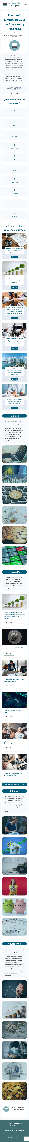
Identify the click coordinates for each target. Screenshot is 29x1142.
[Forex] (14, 555)
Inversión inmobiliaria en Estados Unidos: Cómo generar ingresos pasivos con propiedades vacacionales (14, 371)
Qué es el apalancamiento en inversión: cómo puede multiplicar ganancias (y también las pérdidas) (14, 279)
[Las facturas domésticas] (14, 927)
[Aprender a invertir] (14, 454)
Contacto (9, 1123)
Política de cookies (14, 1128)
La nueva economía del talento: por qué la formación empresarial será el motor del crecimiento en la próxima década (14, 340)
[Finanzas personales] (14, 866)
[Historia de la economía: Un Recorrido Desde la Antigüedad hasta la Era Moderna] (14, 1030)
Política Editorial (19, 1130)
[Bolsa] (14, 474)
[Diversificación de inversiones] (14, 515)
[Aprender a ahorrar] (14, 886)
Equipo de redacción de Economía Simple (13, 35)
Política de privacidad (18, 1125)
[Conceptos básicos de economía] (14, 1091)
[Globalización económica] (14, 1071)
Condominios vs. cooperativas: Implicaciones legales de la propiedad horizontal (14, 401)
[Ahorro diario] (14, 907)
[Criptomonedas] (14, 495)
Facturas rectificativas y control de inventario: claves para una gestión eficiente (14, 250)
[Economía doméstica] (14, 846)
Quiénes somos (9, 1130)
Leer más (15, 257)
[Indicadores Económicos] (14, 1010)
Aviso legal (7, 1125)
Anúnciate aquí (18, 1123)
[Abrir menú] (25, 4)
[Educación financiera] (14, 825)
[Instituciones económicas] (14, 1050)
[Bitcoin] (14, 535)
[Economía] (14, 989)
